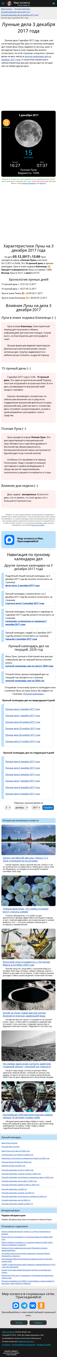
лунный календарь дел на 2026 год (24, 680)
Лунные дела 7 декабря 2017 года (22, 780)
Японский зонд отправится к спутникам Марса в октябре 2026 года (26, 1238)
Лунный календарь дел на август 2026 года (19, 1181)
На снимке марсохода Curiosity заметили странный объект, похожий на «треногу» (25, 1254)
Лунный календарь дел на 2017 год (15, 12)
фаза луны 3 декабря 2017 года (22, 585)
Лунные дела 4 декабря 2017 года (22, 761)
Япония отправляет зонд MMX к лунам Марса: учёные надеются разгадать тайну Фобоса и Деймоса (27, 1282)
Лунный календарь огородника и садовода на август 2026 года (27, 1177)
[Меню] (3, 3)
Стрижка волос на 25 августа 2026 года (17, 1155)
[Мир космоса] (9, 3)
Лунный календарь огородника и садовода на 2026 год (24, 1196)
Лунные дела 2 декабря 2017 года (22, 709)
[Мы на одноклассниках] (41, 1305)
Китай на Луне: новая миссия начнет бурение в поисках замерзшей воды (24, 1249)
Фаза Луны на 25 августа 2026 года (15, 1151)
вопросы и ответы (37, 525)
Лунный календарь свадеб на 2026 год (17, 1204)
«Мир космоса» (8, 1332)
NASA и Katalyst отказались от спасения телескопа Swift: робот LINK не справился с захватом (27, 1243)
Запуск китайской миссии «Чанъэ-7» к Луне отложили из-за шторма (26, 1232)
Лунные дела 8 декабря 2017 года (22, 787)
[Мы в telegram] (24, 1305)
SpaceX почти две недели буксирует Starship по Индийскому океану (26, 1271)
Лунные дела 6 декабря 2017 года (22, 774)
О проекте (6, 1344)
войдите (43, 183)
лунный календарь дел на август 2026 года (29, 666)
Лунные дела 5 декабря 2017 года (22, 767)
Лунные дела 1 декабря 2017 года (22, 715)
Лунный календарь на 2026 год (14, 1189)
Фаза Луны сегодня (9, 1143)
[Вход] (53, 3)
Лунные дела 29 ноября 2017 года (22, 728)
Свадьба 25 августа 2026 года (13, 1166)
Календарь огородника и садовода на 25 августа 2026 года (25, 1158)
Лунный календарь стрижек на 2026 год (17, 1193)
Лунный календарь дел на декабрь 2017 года (19, 15)
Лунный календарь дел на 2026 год (15, 1200)
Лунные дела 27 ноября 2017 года (22, 741)
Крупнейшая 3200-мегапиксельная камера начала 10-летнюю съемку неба (26, 1260)
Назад (19, 1322)
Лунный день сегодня (10, 1146)
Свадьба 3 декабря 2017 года (21, 639)
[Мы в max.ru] (28, 544)
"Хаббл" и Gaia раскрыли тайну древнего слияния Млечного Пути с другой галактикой (28, 1265)
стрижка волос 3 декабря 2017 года (24, 603)
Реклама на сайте (43, 1344)
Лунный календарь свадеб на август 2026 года (20, 1185)
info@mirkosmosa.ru (26, 1341)
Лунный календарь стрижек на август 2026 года (21, 1174)
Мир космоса (6, 9)
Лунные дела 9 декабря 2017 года (22, 793)
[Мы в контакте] (32, 1305)
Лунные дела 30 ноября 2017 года (22, 722)
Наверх (38, 1322)
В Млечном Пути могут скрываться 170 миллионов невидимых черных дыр (27, 1276)
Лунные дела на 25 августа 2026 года (16, 1162)
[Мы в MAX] (15, 1305)
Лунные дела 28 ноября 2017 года (22, 735)
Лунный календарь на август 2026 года (17, 1170)
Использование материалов (23, 1344)
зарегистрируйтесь (29, 183)
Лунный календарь (22, 9)
